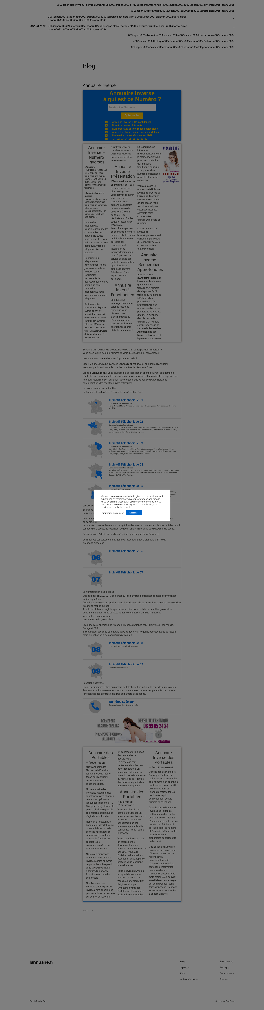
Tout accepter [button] (133, 512)
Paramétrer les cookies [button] (112, 512)
